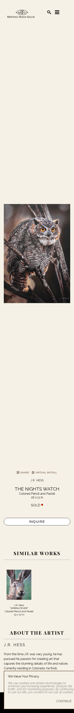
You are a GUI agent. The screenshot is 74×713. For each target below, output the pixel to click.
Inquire (37, 521)
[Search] (49, 12)
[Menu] (57, 12)
